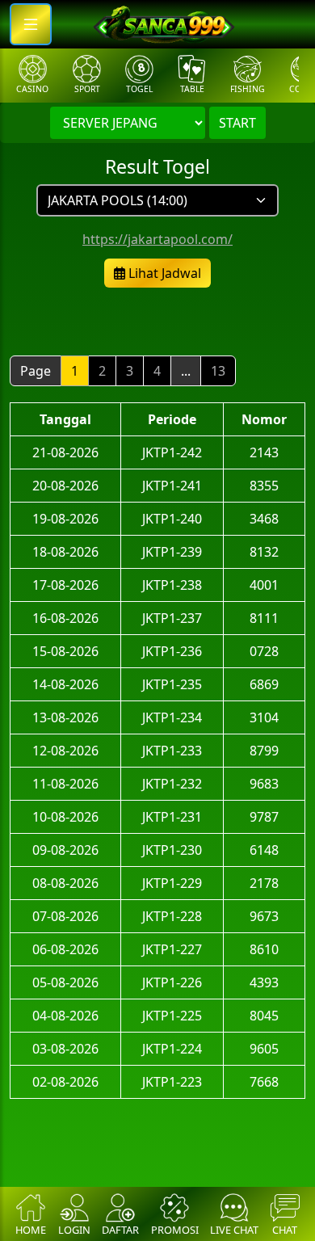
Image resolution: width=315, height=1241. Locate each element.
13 (218, 371)
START (237, 123)
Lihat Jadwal (163, 273)
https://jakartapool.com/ (157, 239)
